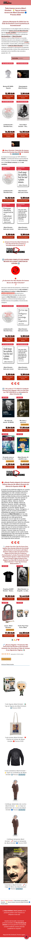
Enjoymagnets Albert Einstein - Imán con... (23, 87)
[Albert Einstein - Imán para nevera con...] (23, 178)
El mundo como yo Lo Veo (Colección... (8, 458)
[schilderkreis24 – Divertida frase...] (8, 112)
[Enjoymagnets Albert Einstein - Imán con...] (23, 74)
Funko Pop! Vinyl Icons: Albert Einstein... (23, 626)
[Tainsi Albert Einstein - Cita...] (23, 112)
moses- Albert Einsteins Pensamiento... (8, 626)
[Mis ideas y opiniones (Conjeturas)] (23, 408)
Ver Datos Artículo (8, 430)
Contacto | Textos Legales (18, 934)
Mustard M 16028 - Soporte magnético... (8, 87)
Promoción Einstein (8, 599)
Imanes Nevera (6, 659)
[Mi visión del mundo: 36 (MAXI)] (8, 408)
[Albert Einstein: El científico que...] (23, 444)
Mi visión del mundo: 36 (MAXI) (8, 421)
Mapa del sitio (6, 934)
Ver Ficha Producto (8, 200)
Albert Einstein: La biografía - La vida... (23, 589)
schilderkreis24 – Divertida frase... (8, 125)
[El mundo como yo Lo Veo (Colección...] (8, 444)
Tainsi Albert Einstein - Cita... (23, 125)
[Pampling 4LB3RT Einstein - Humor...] (8, 576)
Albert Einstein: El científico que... (23, 458)
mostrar (20, 58)
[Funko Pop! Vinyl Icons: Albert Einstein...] (23, 613)
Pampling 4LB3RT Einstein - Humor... (8, 589)
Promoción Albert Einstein (8, 339)
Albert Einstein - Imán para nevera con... (23, 191)
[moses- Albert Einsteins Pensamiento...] (8, 613)
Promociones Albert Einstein (8, 97)
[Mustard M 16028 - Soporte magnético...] (8, 74)
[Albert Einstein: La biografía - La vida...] (23, 576)
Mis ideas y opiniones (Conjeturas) (23, 421)
